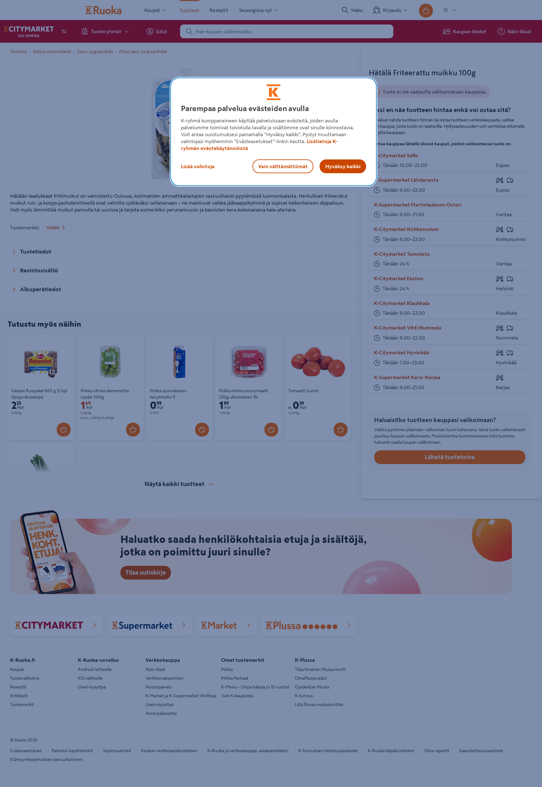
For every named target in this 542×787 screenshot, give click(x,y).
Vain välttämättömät (283, 166)
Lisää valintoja (198, 166)
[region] (273, 132)
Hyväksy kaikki (342, 166)
